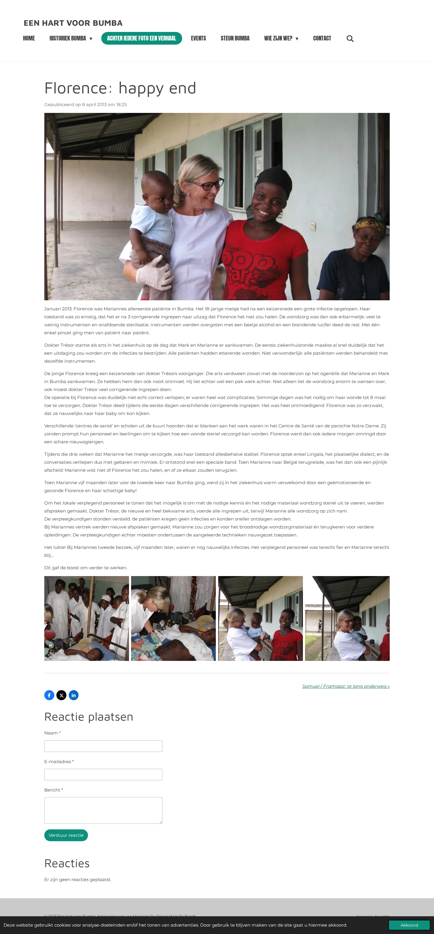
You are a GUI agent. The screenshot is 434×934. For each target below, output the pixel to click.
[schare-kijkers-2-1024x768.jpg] (86, 618)
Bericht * (53, 790)
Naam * (52, 733)
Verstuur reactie (66, 835)
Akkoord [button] (409, 925)
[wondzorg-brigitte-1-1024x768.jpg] (173, 618)
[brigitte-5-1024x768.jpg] (260, 618)
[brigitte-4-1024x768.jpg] (347, 618)
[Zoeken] (350, 38)
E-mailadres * (59, 761)
